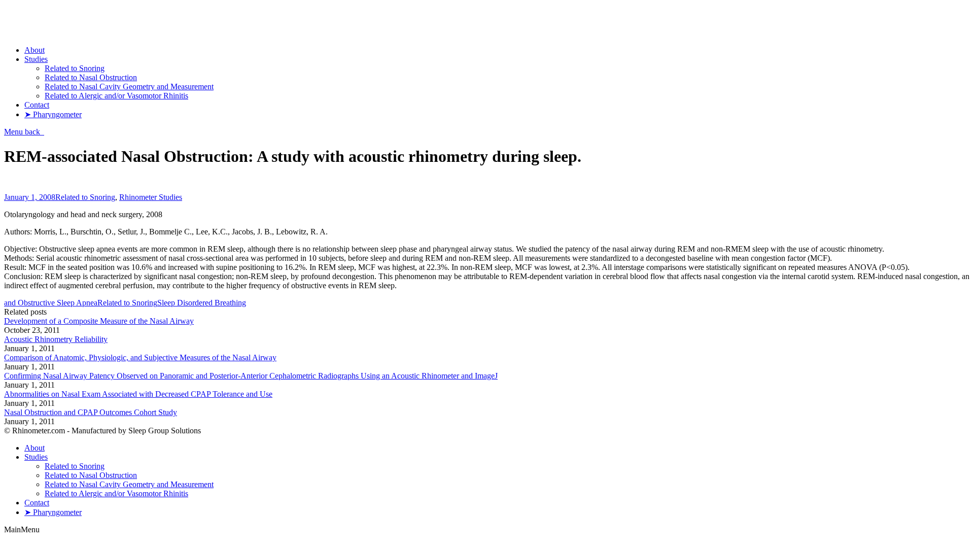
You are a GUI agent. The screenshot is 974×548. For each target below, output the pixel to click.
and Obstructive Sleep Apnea (50, 302)
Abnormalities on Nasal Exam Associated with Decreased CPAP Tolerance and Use (138, 394)
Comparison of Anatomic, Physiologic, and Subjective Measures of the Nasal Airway (140, 357)
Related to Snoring (85, 197)
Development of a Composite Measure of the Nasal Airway (99, 321)
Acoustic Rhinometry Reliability (56, 339)
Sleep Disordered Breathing (201, 302)
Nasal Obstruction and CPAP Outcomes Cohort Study (90, 412)
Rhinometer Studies (150, 197)
